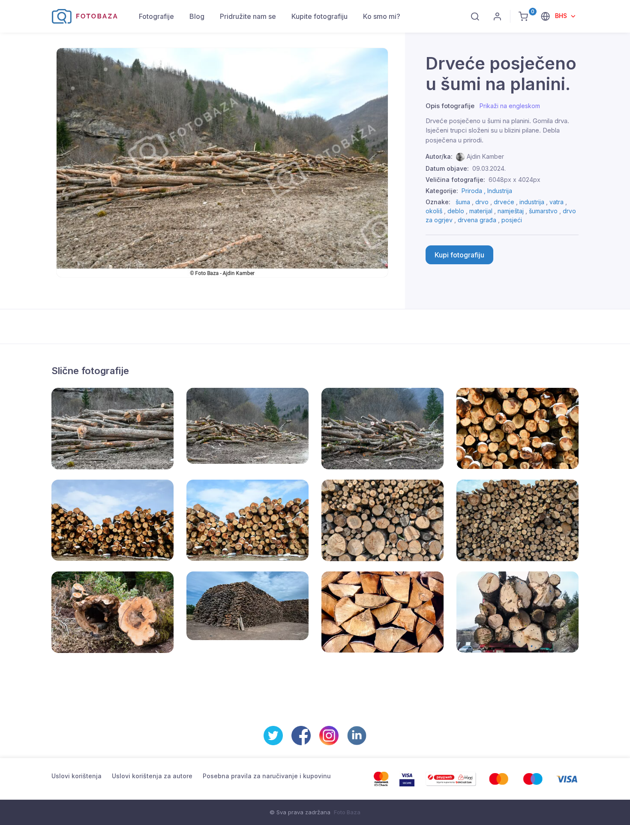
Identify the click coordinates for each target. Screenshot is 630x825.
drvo (482, 201)
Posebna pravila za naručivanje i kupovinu (267, 776)
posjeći (511, 220)
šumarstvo (543, 211)
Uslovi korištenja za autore (152, 776)
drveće (504, 201)
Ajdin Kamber (485, 156)
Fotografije (156, 16)
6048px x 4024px (514, 179)
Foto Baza (347, 812)
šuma (463, 201)
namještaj (511, 211)
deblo (455, 211)
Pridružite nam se (248, 16)
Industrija (499, 190)
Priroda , (474, 190)
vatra (556, 201)
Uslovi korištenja (76, 776)
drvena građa (477, 220)
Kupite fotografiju (319, 16)
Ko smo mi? (381, 16)
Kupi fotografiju (459, 255)
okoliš (434, 211)
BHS (562, 15)
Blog (196, 16)
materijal (480, 211)
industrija (531, 201)
